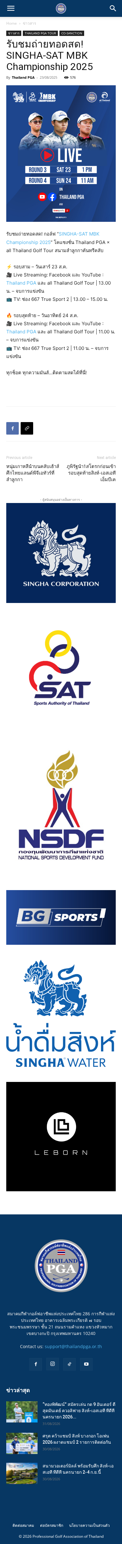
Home (11, 23)
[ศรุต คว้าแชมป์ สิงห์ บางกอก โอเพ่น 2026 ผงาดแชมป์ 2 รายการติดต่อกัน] (22, 1443)
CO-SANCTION (71, 33)
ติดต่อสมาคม (23, 1525)
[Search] (113, 8)
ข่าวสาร (29, 23)
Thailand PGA (23, 77)
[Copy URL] (27, 428)
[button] (11, 8)
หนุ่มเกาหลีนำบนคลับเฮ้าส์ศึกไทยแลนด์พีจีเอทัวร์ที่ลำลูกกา (32, 473)
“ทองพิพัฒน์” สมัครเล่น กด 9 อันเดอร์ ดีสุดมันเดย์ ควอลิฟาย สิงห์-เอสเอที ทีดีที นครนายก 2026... (79, 1410)
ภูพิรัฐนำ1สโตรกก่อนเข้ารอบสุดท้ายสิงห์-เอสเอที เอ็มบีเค (91, 473)
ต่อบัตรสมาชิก (51, 1525)
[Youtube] (86, 1364)
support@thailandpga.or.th (73, 1346)
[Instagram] (52, 1364)
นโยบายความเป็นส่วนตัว (89, 1525)
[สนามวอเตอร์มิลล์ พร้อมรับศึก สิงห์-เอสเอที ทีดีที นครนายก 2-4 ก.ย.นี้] (22, 1473)
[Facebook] (12, 428)
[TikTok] (69, 1364)
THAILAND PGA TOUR (40, 33)
